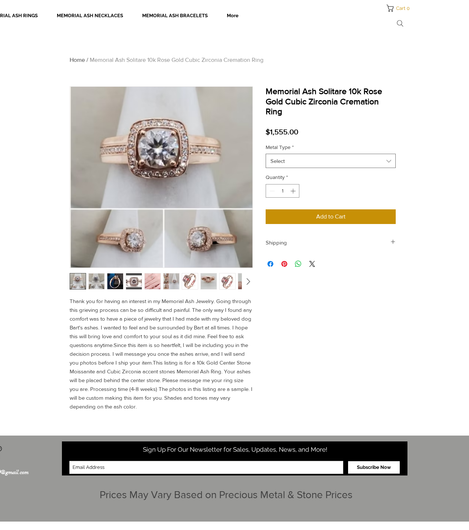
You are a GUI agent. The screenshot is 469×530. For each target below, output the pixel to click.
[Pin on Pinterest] (284, 264)
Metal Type (280, 147)
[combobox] (331, 161)
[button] (400, 8)
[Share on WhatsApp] (298, 264)
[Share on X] (312, 264)
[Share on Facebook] (270, 264)
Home (77, 60)
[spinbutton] (282, 190)
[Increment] (293, 190)
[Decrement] (271, 190)
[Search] (400, 23)
